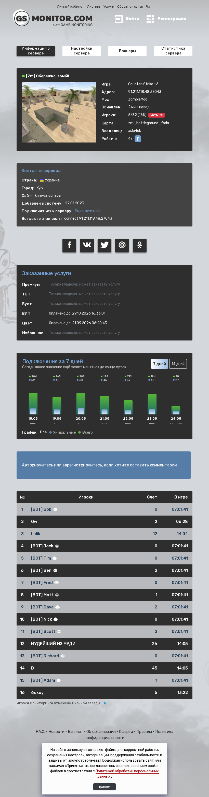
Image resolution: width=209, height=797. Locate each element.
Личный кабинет (70, 6)
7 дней (159, 364)
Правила (144, 731)
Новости (57, 731)
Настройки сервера (81, 50)
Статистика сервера (173, 50)
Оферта (126, 731)
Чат (149, 6)
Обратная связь (130, 6)
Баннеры (127, 51)
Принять (104, 787)
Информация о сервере (36, 50)
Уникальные (64, 433)
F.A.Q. (41, 731)
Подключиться (87, 211)
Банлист (76, 731)
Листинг (93, 6)
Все (43, 432)
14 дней (178, 364)
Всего (87, 433)
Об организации (101, 731)
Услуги (108, 6)
